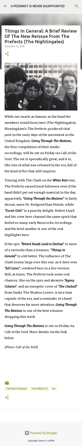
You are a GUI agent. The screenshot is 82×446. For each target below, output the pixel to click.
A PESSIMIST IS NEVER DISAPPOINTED (38, 6)
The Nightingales (16, 388)
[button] (7, 54)
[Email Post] (7, 384)
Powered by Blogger (43, 433)
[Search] (76, 6)
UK (53, 388)
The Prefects (39, 388)
